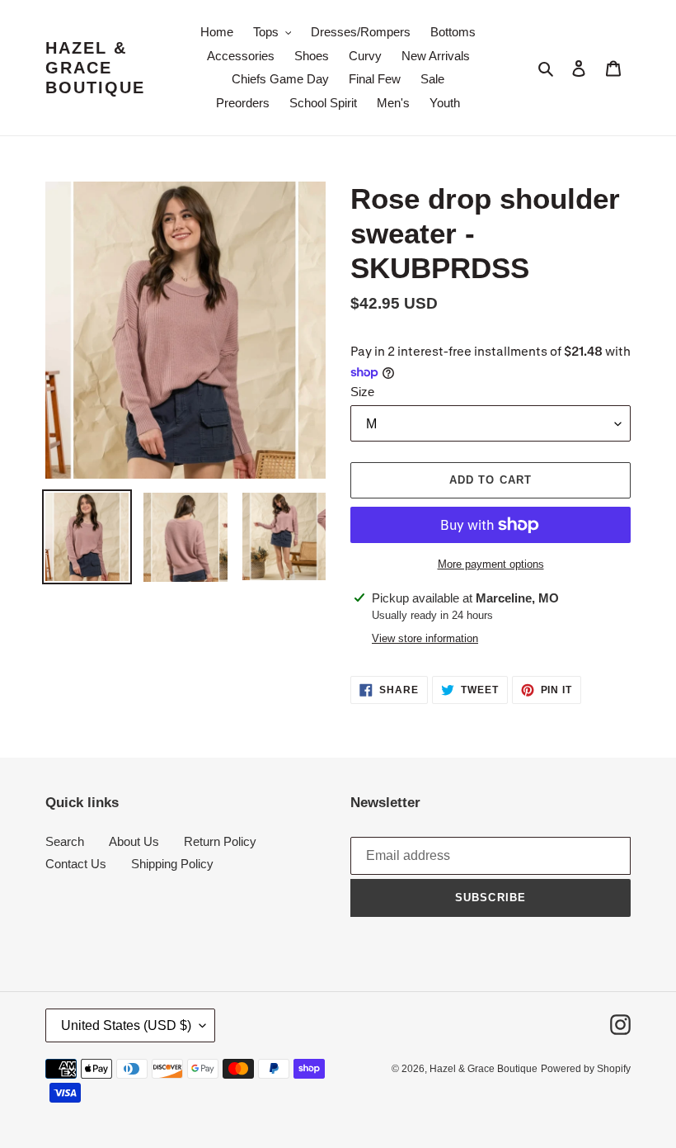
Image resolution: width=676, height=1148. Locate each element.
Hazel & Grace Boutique (95, 68)
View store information (425, 638)
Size (362, 392)
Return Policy (220, 841)
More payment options (491, 564)
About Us (134, 841)
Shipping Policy (172, 864)
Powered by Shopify (586, 1069)
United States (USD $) (126, 1025)
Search (64, 841)
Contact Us (75, 864)
